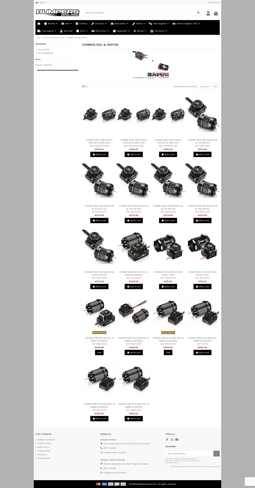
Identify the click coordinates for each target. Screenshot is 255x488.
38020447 (136, 211)
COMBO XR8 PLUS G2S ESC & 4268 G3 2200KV (99, 405)
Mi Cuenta (42, 454)
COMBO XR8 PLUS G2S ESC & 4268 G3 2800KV (168, 339)
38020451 (101, 211)
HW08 (204, 344)
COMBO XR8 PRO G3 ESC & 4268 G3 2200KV (133, 273)
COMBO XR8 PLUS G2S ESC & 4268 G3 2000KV (133, 339)
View (99, 352)
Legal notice (43, 447)
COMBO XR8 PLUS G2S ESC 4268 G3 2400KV (202, 339)
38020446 (170, 211)
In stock (44, 49)
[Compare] (99, 136)
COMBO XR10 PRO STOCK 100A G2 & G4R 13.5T (168, 141)
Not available (46, 53)
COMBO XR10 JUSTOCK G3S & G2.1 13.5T (202, 273)
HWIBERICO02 (135, 146)
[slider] (36, 70)
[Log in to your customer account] (208, 13)
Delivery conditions (46, 439)
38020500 (136, 410)
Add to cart (101, 154)
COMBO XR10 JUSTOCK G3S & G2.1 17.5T (168, 273)
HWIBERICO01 (170, 146)
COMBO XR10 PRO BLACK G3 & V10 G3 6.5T (99, 273)
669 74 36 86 (109, 448)
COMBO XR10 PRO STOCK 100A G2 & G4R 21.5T (99, 141)
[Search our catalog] (198, 12)
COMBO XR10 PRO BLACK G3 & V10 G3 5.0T (168, 207)
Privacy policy (43, 450)
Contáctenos (43, 458)
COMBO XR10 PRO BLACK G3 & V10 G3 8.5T (202, 141)
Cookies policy (44, 443)
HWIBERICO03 (101, 146)
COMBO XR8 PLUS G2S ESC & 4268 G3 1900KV (133, 405)
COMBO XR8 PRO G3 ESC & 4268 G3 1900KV (99, 339)
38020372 (170, 278)
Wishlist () (215, 2)
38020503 (170, 344)
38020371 (205, 278)
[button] (140, 31)
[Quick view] (103, 136)
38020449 (101, 278)
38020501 (101, 410)
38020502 (136, 344)
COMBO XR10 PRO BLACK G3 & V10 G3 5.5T (134, 207)
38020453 (204, 146)
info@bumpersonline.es (114, 452)
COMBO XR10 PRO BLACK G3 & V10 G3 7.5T (99, 207)
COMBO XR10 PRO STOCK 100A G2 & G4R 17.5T (134, 141)
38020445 (204, 211)
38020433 (136, 278)
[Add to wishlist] (95, 136)
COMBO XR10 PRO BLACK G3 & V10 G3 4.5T (202, 207)
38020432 (101, 344)
